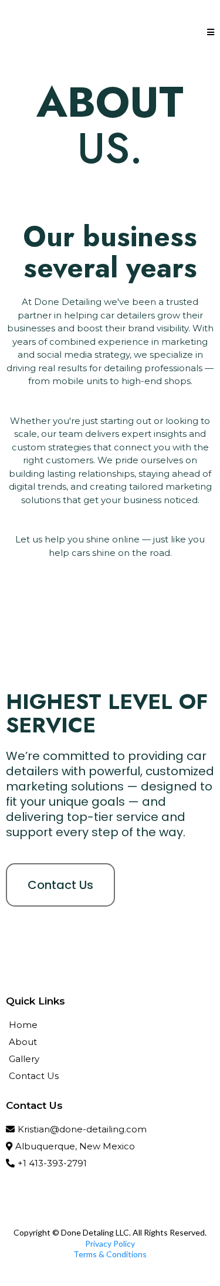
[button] (210, 32)
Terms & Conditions (110, 1254)
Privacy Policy (110, 1243)
